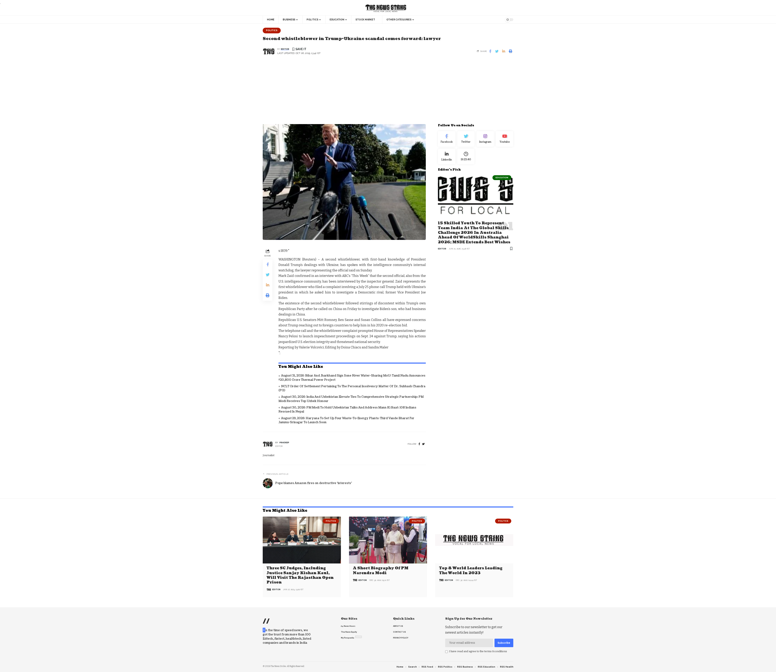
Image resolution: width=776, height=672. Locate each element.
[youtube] (504, 139)
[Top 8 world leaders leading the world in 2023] (474, 540)
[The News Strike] (386, 8)
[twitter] (423, 444)
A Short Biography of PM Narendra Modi (380, 570)
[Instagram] (485, 139)
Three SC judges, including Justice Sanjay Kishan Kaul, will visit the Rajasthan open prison (300, 575)
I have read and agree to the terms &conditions (478, 651)
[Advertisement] (388, 91)
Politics (271, 30)
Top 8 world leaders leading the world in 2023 (470, 570)
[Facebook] (419, 444)
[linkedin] (446, 156)
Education (502, 177)
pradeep (284, 442)
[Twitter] (466, 139)
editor (285, 49)
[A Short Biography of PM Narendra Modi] (388, 540)
